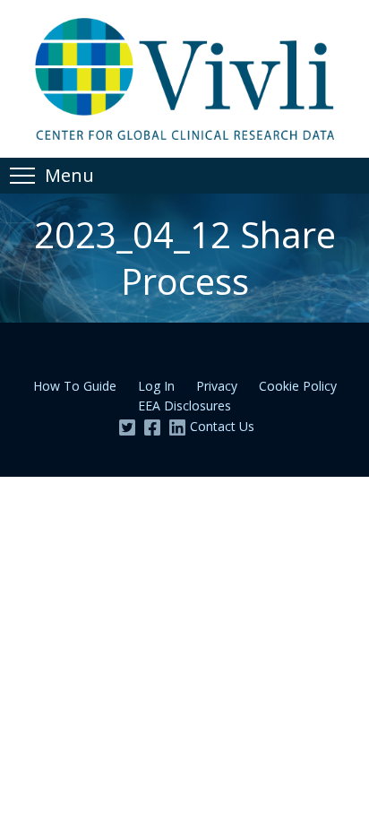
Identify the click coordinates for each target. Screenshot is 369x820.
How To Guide (74, 385)
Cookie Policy (298, 385)
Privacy (216, 385)
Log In (156, 385)
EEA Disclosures (184, 405)
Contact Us (222, 426)
